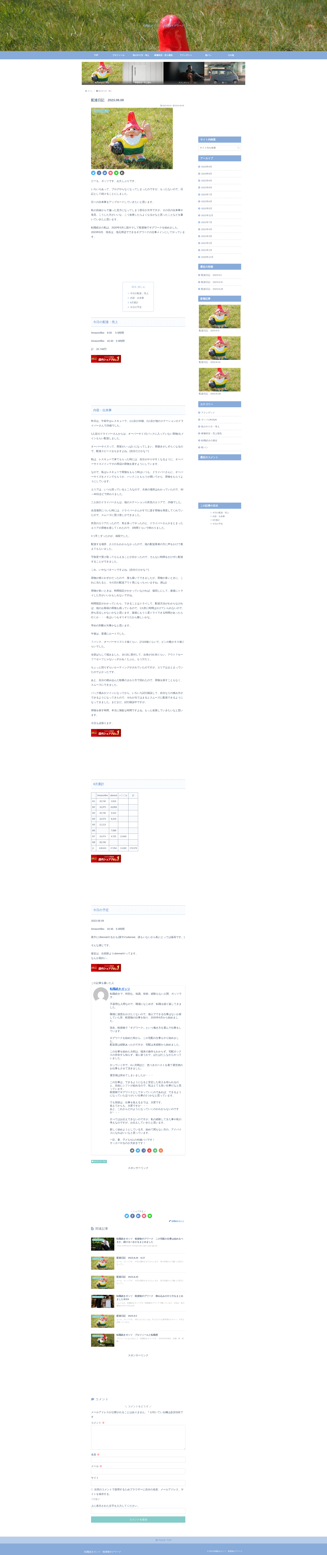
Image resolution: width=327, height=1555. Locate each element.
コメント (98, 1422)
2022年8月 (206, 187)
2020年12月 (207, 257)
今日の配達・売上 (139, 293)
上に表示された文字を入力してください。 (115, 1505)
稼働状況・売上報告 (211, 433)
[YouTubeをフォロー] (149, 1150)
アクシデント (208, 412)
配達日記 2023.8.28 (212, 289)
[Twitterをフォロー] (138, 1150)
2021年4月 (206, 229)
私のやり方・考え (100, 1161)
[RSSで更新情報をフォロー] (161, 1150)
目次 (134, 286)
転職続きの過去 (209, 440)
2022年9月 (206, 180)
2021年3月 (206, 236)
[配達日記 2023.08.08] (105, 173)
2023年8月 (206, 173)
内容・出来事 (137, 298)
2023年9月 (206, 166)
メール (96, 1466)
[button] (238, 147)
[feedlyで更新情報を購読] (155, 1150)
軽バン (204, 447)
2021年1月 (206, 250)
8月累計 (134, 302)
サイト (95, 1477)
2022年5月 (206, 208)
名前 (95, 1454)
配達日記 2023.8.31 (212, 282)
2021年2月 (206, 243)
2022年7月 (206, 194)
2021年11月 (207, 215)
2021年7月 (206, 222)
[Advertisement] (114, 260)
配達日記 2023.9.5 (211, 275)
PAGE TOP (165, 1540)
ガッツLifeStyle (209, 419)
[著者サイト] (132, 1150)
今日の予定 (136, 307)
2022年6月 (206, 201)
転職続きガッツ (120, 988)
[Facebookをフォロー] (143, 1150)
